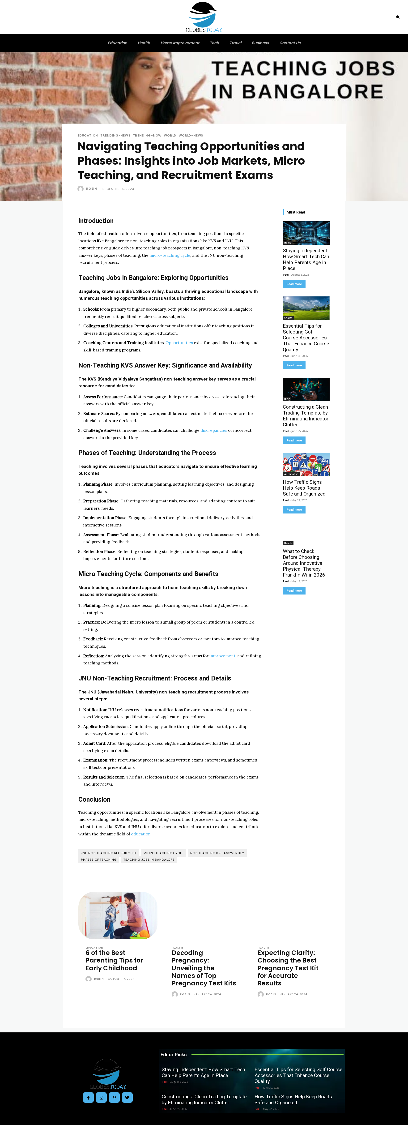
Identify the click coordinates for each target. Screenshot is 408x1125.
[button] (397, 17)
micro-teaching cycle (169, 255)
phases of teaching (98, 859)
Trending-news (115, 135)
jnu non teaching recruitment (108, 853)
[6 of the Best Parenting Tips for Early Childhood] (117, 915)
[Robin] (81, 189)
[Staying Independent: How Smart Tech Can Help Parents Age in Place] (306, 233)
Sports (288, 318)
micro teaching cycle (163, 853)
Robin (91, 188)
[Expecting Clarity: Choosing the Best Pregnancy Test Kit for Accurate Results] (290, 915)
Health (288, 543)
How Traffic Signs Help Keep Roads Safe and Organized (304, 488)
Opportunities (179, 342)
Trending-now (147, 135)
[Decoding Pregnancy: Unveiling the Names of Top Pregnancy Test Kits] (204, 915)
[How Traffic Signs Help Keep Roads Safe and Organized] (306, 464)
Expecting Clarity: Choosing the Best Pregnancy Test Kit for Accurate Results (288, 968)
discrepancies (213, 430)
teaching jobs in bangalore (148, 859)
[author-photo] (89, 979)
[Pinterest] (114, 1097)
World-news (191, 135)
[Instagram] (101, 1097)
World (170, 135)
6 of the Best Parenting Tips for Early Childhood (114, 960)
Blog (287, 399)
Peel (286, 274)
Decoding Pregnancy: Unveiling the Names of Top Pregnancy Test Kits (204, 968)
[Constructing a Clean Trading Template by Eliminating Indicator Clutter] (306, 389)
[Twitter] (127, 1097)
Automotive (291, 474)
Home (287, 242)
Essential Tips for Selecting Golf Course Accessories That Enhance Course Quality (306, 337)
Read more (294, 284)
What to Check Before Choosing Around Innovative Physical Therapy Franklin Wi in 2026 (304, 563)
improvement (222, 656)
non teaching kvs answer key (217, 853)
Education (87, 135)
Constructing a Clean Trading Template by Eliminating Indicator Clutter (305, 416)
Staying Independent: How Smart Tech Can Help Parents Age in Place (306, 259)
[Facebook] (88, 1097)
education (141, 834)
